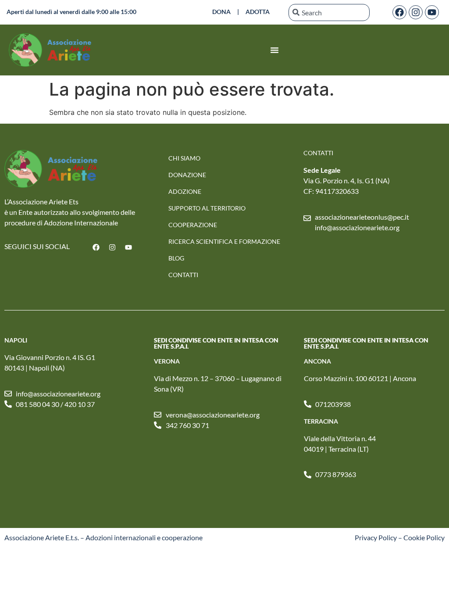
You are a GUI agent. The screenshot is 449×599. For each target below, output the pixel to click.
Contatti (183, 274)
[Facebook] (399, 12)
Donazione (187, 174)
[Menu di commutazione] (274, 50)
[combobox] (329, 12)
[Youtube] (432, 12)
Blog (176, 258)
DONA (221, 11)
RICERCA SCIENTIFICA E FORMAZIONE (224, 241)
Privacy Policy (376, 537)
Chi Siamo (184, 158)
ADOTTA (258, 11)
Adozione (184, 191)
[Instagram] (416, 12)
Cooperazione (192, 224)
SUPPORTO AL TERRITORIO (207, 208)
